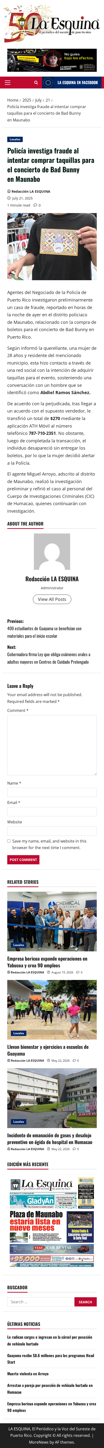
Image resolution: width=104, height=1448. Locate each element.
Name (14, 783)
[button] (7, 83)
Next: (48, 654)
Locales (15, 139)
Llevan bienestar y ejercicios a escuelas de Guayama (48, 1050)
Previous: (44, 628)
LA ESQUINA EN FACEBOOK (78, 82)
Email (13, 802)
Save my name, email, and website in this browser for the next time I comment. (49, 844)
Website (14, 822)
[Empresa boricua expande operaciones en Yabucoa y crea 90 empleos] (52, 922)
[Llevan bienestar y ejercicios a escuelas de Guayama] (52, 1010)
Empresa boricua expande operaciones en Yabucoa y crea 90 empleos (47, 962)
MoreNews (39, 1442)
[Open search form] (36, 82)
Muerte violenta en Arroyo (28, 1373)
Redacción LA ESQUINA (31, 191)
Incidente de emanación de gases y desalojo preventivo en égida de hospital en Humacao (49, 1138)
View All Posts (52, 599)
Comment (18, 710)
